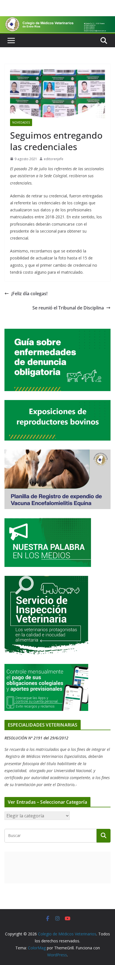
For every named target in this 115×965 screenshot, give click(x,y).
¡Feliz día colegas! (29, 293)
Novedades (21, 122)
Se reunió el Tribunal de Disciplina (68, 308)
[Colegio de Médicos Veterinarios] (57, 20)
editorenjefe (53, 159)
